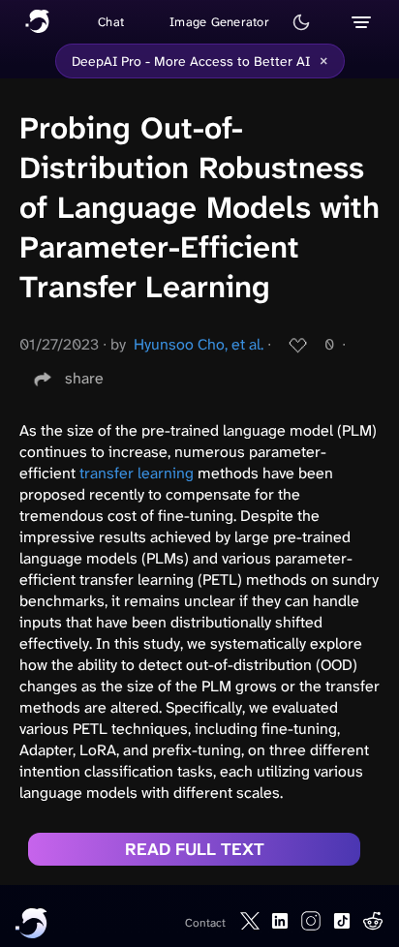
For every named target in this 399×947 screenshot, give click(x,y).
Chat (111, 22)
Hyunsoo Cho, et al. (198, 344)
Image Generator (219, 22)
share (84, 378)
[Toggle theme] (301, 22)
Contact (205, 923)
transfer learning (136, 473)
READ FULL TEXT (194, 849)
